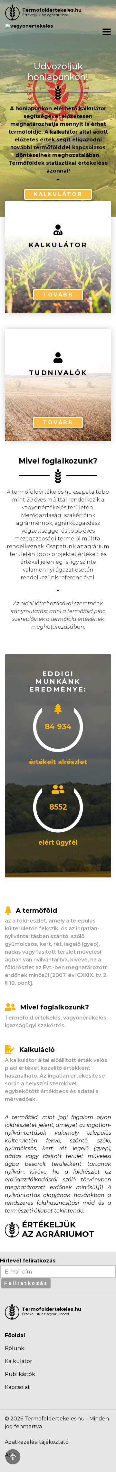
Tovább (58, 295)
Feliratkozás (26, 1283)
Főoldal (15, 1335)
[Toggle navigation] (106, 31)
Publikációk (20, 1374)
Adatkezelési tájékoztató (37, 1442)
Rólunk (14, 1348)
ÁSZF (11, 1455)
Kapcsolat (17, 1387)
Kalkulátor (58, 194)
